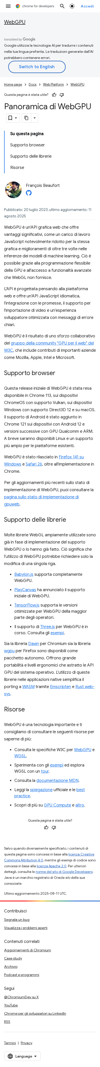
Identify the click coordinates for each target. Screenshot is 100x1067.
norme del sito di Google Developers (64, 872)
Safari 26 (34, 464)
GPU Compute (57, 805)
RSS (7, 1021)
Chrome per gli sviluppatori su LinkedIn (35, 1013)
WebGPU (14, 22)
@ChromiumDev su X (21, 997)
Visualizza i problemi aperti (25, 927)
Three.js (47, 626)
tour (45, 771)
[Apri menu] (8, 6)
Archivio (10, 966)
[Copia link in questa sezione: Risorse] (30, 710)
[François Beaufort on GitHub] (29, 194)
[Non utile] (62, 95)
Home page (13, 84)
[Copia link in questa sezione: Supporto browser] (60, 373)
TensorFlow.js (26, 605)
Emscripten (60, 686)
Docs (32, 84)
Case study (13, 958)
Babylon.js (23, 574)
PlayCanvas (25, 589)
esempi (57, 633)
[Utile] (54, 95)
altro (79, 805)
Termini (10, 1043)
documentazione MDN (57, 780)
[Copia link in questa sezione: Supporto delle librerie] (71, 520)
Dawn (33, 643)
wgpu (9, 650)
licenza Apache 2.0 (51, 866)
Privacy (26, 1043)
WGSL (20, 756)
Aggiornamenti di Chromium (27, 950)
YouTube (11, 1005)
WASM (28, 686)
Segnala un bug (16, 919)
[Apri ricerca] (62, 6)
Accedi (87, 6)
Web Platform (53, 84)
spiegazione (41, 789)
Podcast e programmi (21, 974)
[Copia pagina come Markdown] (26, 118)
